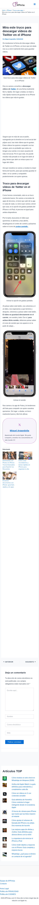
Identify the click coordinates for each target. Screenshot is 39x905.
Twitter (13, 89)
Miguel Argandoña (19, 430)
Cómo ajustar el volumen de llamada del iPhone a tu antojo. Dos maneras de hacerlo (23, 822)
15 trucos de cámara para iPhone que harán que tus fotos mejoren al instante (24, 813)
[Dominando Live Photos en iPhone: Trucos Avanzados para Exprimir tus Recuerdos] (9, 456)
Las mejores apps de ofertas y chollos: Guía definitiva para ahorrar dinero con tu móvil (23, 831)
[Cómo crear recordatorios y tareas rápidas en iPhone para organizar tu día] (25, 456)
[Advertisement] (19, 118)
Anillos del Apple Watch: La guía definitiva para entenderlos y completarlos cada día (23, 786)
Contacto (3, 884)
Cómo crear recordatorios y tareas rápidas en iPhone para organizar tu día (24, 465)
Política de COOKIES (8, 894)
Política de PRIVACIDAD (9, 891)
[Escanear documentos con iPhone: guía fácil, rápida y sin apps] (9, 476)
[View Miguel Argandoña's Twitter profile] (19, 425)
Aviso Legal (4, 888)
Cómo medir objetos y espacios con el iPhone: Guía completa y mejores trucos (23, 847)
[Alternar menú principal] (34, 4)
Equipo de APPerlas (7, 881)
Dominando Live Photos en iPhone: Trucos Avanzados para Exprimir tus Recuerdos (9, 465)
